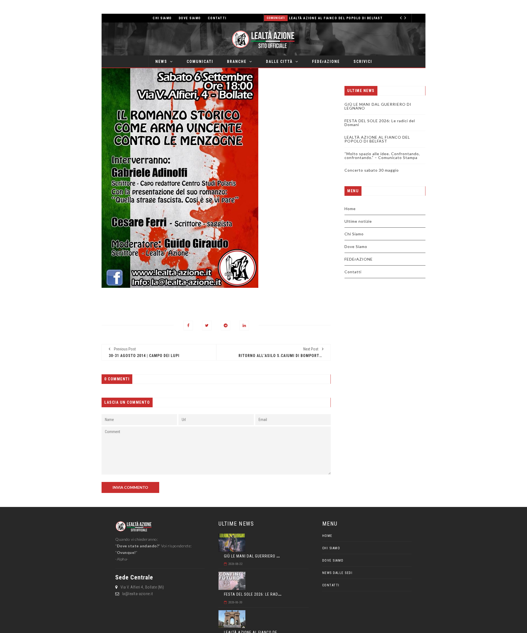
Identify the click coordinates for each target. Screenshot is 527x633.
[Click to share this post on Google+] (225, 325)
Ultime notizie (358, 221)
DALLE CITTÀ (279, 61)
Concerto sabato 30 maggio (371, 170)
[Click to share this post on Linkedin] (244, 325)
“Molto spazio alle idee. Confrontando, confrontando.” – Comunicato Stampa (382, 155)
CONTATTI (217, 18)
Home (350, 208)
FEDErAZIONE (326, 61)
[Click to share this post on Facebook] (188, 325)
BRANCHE (236, 61)
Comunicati (276, 17)
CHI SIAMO (162, 18)
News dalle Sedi (337, 573)
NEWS (161, 61)
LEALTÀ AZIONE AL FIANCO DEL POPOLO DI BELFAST (336, 18)
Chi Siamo (354, 234)
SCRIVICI (363, 61)
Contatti (352, 271)
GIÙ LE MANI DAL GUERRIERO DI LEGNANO (377, 106)
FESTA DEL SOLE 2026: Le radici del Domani (379, 122)
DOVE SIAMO (190, 18)
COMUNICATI (200, 61)
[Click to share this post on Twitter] (207, 325)
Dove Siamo (355, 246)
